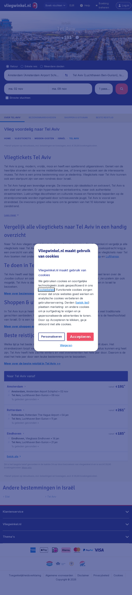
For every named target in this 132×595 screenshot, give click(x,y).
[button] (66, 345)
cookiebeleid (46, 289)
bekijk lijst (82, 302)
